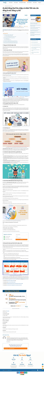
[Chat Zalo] (42, 364)
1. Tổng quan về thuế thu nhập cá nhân (8, 34)
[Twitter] (19, 372)
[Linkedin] (24, 372)
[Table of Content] (27, 33)
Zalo (22, 359)
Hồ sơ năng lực (16, 2)
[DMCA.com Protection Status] (22, 374)
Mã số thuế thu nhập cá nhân (10, 280)
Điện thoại (13, 359)
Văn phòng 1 (13, 364)
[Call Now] (42, 366)
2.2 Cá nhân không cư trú (8, 39)
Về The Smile (10, 2)
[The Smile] (5, 2)
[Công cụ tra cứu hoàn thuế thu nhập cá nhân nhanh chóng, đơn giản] (35, 19)
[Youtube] (21, 372)
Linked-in (8, 341)
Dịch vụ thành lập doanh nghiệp (6, 279)
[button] (25, 0)
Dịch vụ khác (34, 2)
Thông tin (39, 2)
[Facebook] (17, 372)
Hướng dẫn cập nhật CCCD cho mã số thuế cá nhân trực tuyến (15, 283)
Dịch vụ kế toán (29, 2)
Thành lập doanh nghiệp (22, 2)
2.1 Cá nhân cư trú (7, 38)
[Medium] (26, 372)
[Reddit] (23, 372)
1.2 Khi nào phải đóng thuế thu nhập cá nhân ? (10, 36)
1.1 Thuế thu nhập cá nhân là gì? (9, 35)
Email (30, 359)
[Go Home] (42, 368)
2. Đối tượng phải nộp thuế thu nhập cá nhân (9, 37)
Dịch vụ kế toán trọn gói (14, 279)
